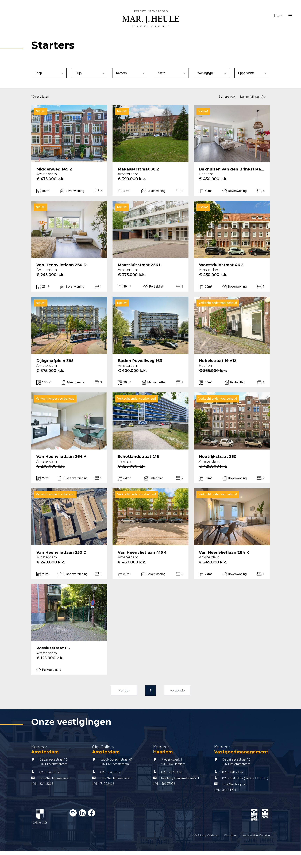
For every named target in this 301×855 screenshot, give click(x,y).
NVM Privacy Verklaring (205, 835)
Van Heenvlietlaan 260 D (61, 265)
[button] (278, 15)
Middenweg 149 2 (54, 169)
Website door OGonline (256, 835)
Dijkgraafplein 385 (55, 361)
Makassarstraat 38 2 (138, 169)
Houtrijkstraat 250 (217, 457)
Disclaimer (230, 835)
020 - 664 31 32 (232, 778)
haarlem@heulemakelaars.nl (180, 778)
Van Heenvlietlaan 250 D (61, 552)
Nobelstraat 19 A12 (217, 361)
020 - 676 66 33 (49, 772)
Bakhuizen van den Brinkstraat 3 (232, 169)
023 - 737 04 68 (171, 772)
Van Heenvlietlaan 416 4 (142, 552)
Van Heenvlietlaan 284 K (224, 552)
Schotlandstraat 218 (138, 457)
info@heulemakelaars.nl (55, 778)
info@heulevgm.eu (234, 784)
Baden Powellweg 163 (140, 361)
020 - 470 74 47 (232, 772)
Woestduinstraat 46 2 (221, 265)
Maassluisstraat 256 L (139, 265)
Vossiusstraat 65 (53, 648)
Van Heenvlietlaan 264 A (61, 457)
